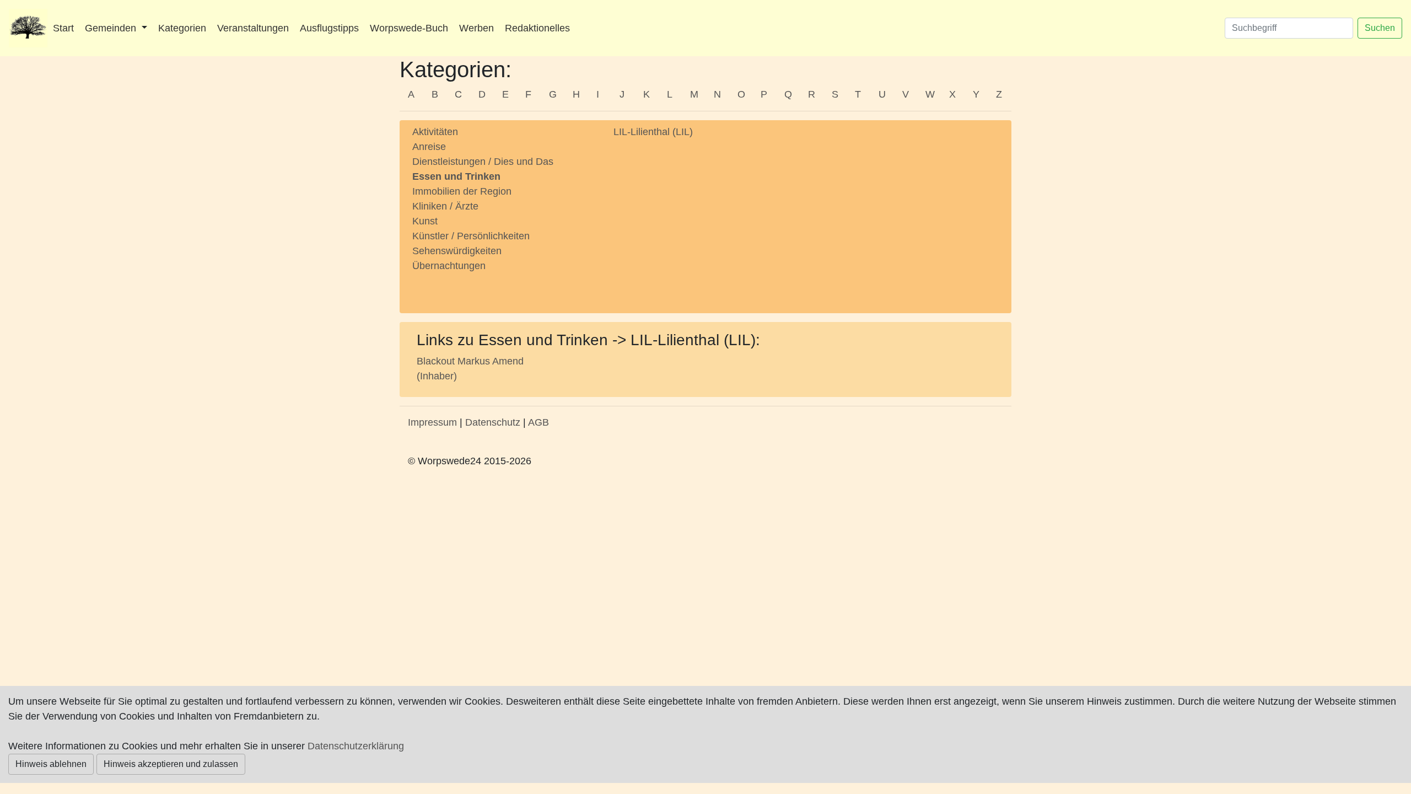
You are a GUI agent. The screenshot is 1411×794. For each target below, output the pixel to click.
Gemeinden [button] (112, 28)
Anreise (429, 146)
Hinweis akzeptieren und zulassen (171, 764)
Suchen (1380, 28)
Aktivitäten (435, 131)
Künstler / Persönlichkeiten (471, 236)
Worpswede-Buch (409, 28)
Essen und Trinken (456, 176)
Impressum (432, 422)
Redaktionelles (537, 28)
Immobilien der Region (461, 191)
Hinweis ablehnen (51, 764)
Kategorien (182, 28)
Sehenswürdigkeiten (457, 250)
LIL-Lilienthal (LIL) (653, 131)
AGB (538, 422)
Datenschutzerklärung (356, 746)
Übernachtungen (449, 265)
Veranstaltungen (253, 28)
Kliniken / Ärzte (445, 206)
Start (63, 28)
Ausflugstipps (329, 28)
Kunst (425, 221)
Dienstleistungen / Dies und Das (482, 161)
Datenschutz (492, 422)
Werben (476, 28)
